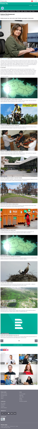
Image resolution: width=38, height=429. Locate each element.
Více (33, 11)
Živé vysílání (3, 403)
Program (30, 5)
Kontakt (20, 399)
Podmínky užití (12, 426)
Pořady (7, 11)
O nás (30, 11)
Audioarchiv (35, 5)
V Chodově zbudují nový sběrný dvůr (8, 230)
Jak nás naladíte (22, 393)
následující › (36, 340)
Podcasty (2, 406)
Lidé (22, 11)
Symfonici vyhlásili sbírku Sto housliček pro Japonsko (11, 151)
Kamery (26, 11)
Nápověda (21, 395)
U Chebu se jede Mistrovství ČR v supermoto (9, 125)
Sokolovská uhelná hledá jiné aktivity (8, 308)
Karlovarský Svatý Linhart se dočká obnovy (9, 204)
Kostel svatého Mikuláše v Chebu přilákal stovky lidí (11, 99)
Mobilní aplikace (4, 407)
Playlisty (18, 11)
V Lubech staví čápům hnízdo (6, 282)
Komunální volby (4, 395)
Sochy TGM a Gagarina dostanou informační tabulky (11, 177)
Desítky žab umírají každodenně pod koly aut (9, 335)
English (17, 426)
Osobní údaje (7, 426)
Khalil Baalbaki (4, 58)
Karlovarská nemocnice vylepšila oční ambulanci (10, 256)
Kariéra (20, 398)
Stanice (2, 396)
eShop (2, 398)
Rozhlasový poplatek (23, 401)
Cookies (2, 426)
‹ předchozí (1, 340)
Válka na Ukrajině (4, 393)
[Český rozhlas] (3, 1)
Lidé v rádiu (21, 396)
